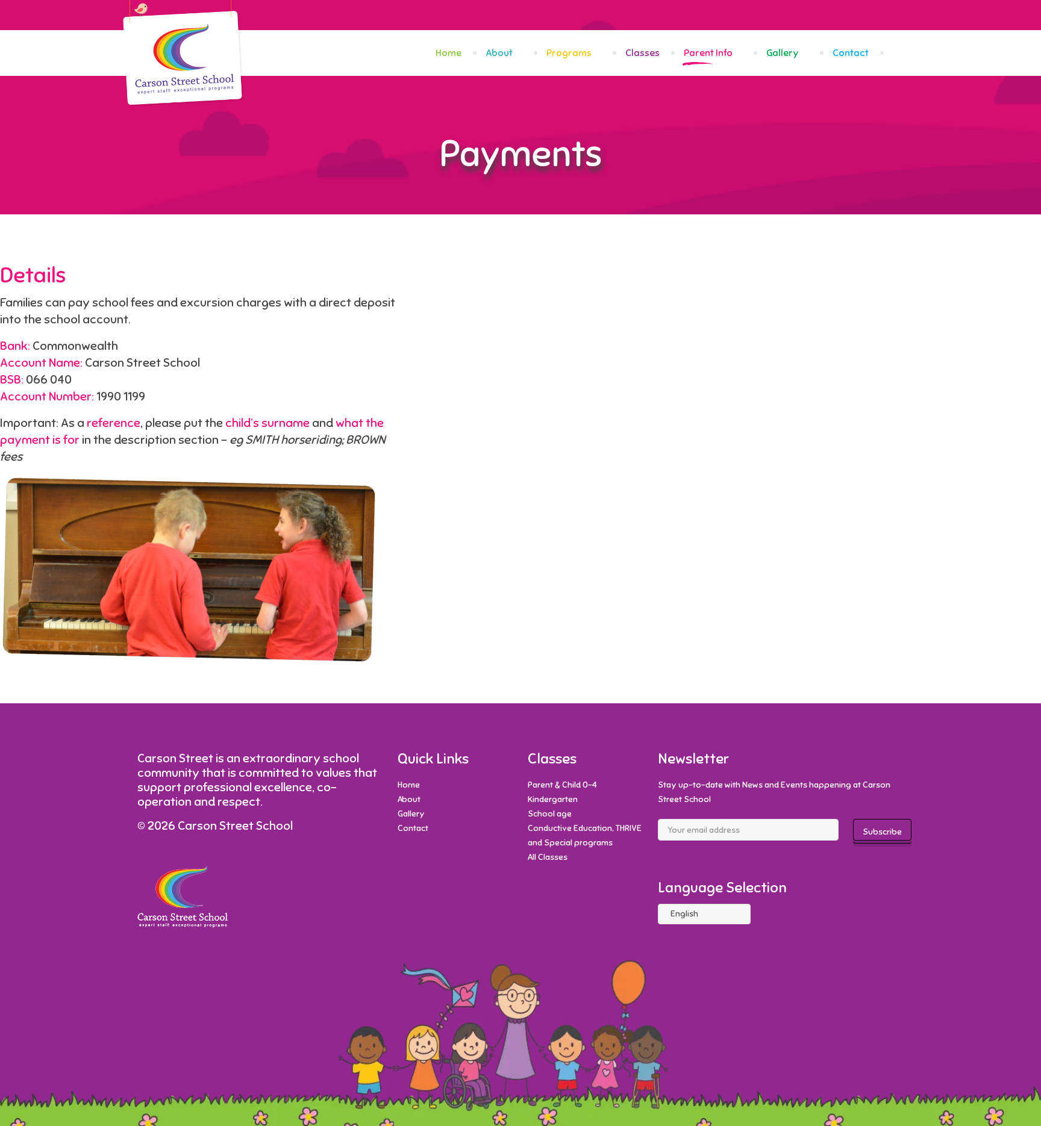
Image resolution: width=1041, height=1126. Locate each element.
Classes (642, 53)
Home (448, 53)
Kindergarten (553, 799)
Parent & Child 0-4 (562, 785)
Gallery (782, 53)
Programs (569, 53)
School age (550, 814)
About (499, 53)
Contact (851, 53)
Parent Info (708, 53)
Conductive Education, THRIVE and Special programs (585, 835)
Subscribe (882, 832)
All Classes (547, 857)
